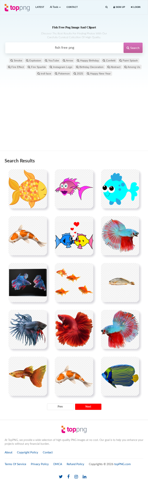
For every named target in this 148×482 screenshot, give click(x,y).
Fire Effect (17, 67)
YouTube (53, 60)
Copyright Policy (27, 452)
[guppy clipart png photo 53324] (27, 376)
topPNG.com (122, 464)
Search (135, 48)
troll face (45, 73)
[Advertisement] (74, 120)
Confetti (110, 60)
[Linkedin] (84, 477)
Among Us (133, 67)
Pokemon (63, 73)
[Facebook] (68, 477)
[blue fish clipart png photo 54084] (120, 376)
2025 (79, 73)
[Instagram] (76, 477)
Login (136, 7)
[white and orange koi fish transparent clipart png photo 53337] (74, 376)
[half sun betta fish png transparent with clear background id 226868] (120, 235)
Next (88, 406)
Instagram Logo (62, 67)
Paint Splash (130, 60)
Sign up (120, 7)
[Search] (106, 7)
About (8, 452)
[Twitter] (61, 477)
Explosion (35, 60)
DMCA (57, 464)
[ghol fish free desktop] (120, 282)
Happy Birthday (89, 60)
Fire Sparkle (38, 67)
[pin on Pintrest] (42, 174)
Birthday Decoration (91, 67)
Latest (39, 7)
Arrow (69, 60)
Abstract (115, 67)
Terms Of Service (15, 464)
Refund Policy (75, 464)
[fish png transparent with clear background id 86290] (74, 189)
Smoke (17, 60)
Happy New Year (100, 73)
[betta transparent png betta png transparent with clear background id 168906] (74, 329)
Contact (72, 7)
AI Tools (54, 7)
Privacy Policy (40, 464)
